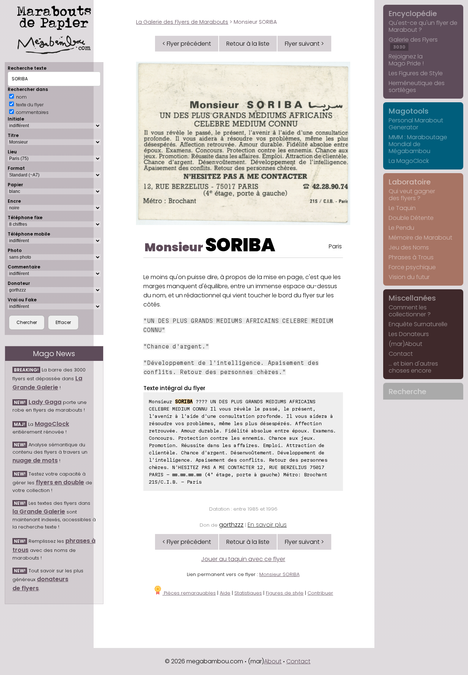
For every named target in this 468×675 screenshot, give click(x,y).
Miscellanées (412, 298)
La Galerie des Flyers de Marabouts (182, 22)
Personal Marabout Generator (416, 123)
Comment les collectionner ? (410, 311)
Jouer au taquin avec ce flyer (243, 559)
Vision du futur (409, 277)
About (273, 661)
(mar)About (405, 344)
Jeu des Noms (409, 247)
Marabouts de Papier (54, 16)
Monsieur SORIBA (279, 574)
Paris (335, 246)
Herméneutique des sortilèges (417, 86)
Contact (401, 354)
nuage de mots (35, 460)
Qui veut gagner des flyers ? (412, 194)
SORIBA (240, 245)
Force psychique (412, 267)
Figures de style (284, 593)
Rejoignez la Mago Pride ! (406, 60)
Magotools (409, 111)
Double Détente (411, 218)
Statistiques (248, 593)
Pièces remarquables (189, 593)
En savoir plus (267, 524)
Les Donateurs (409, 334)
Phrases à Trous (411, 257)
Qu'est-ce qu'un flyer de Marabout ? (423, 26)
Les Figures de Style (416, 73)
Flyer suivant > (304, 43)
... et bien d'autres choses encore (413, 367)
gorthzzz (231, 524)
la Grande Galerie (38, 511)
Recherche (407, 391)
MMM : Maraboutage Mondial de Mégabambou (418, 144)
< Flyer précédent (186, 43)
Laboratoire (410, 182)
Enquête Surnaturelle (418, 324)
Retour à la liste (247, 43)
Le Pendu (401, 228)
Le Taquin (402, 208)
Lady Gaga (45, 402)
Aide (225, 593)
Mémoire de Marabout (420, 237)
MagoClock (52, 424)
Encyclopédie (413, 13)
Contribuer (320, 593)
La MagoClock (409, 161)
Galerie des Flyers (413, 42)
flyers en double (60, 482)
